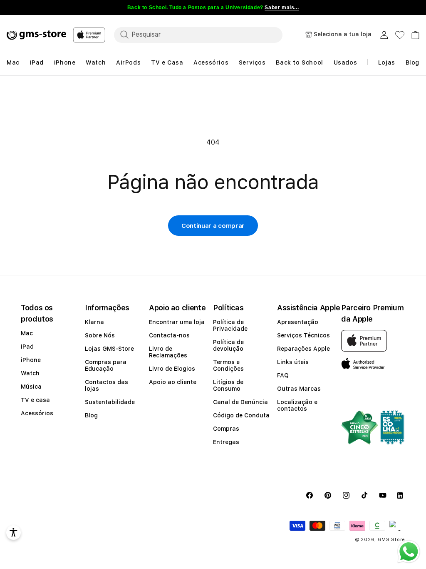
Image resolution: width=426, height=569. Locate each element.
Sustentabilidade (110, 402)
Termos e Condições (228, 365)
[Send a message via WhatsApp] (409, 552)
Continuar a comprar (213, 226)
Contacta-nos (169, 335)
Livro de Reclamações (168, 352)
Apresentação (297, 322)
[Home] (36, 35)
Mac (27, 333)
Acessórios (37, 413)
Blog (91, 415)
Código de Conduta (241, 415)
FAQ (283, 375)
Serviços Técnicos (303, 335)
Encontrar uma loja (177, 322)
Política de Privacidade (230, 325)
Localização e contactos (297, 405)
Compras (226, 428)
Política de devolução (228, 345)
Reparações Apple (303, 348)
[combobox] (198, 34)
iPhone (31, 360)
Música (31, 386)
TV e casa (35, 400)
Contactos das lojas (106, 385)
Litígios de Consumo (228, 385)
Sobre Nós (100, 335)
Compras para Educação (105, 365)
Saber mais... (282, 7)
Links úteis (293, 362)
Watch (30, 373)
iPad (27, 346)
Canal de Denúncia (240, 402)
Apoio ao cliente (172, 382)
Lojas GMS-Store (109, 348)
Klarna (94, 322)
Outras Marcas (299, 388)
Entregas (226, 442)
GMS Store (391, 539)
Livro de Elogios (172, 368)
